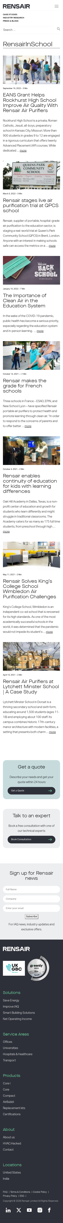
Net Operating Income (17, 1019)
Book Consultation (21, 839)
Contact (8, 1149)
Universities (10, 1048)
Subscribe (31, 916)
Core (6, 1089)
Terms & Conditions (20, 1192)
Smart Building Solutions (19, 1012)
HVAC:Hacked (12, 1143)
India (6, 1178)
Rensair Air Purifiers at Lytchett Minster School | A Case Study (31, 686)
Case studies (10, 14)
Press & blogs (10, 21)
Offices (7, 1041)
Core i (6, 1083)
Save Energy (11, 1000)
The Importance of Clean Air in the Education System (24, 301)
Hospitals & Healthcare (17, 1054)
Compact (9, 1095)
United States (12, 1172)
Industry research (13, 18)
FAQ (5, 1192)
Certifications (12, 1114)
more (23, 150)
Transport (9, 1060)
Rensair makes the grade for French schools (24, 386)
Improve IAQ (11, 1006)
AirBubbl (8, 1102)
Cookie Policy (40, 1192)
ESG (22, 1196)
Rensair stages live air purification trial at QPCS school (30, 205)
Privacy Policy (10, 1196)
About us (9, 1137)
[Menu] (56, 6)
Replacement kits (14, 1108)
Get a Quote (17, 790)
